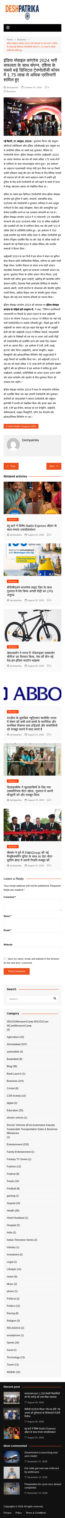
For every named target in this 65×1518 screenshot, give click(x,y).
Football (11, 1188)
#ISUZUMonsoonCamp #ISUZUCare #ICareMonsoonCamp (27, 1023)
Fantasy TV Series (17, 1159)
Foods (10, 1181)
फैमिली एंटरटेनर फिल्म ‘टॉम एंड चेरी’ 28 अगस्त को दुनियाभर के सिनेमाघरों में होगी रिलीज (42, 1413)
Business (11, 91)
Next (52, 466)
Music (10, 1284)
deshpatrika (12, 87)
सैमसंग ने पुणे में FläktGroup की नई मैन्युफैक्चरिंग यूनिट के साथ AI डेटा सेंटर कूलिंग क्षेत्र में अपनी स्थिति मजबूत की (29, 856)
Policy (18, 1513)
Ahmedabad (14, 1044)
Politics (11, 1306)
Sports (10, 1342)
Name (8, 916)
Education (12, 1110)
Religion (11, 1320)
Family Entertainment (19, 1152)
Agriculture (13, 1037)
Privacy (8, 1513)
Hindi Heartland (15, 1218)
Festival (11, 1174)
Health (10, 1210)
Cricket (11, 1088)
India (9, 1232)
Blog (9, 1066)
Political (11, 1298)
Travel (10, 1364)
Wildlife (11, 1372)
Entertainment (14, 1144)
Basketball (13, 1059)
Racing (11, 1313)
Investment (13, 1254)
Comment (10, 897)
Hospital (11, 1225)
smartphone (13, 1335)
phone (10, 1291)
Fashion (11, 1166)
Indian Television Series (20, 1240)
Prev (13, 466)
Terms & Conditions (36, 1513)
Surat (10, 1350)
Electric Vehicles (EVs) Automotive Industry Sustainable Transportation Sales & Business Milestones (32, 1129)
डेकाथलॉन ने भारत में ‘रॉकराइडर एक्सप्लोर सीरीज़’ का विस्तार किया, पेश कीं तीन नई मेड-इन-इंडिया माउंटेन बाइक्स (31, 656)
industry (11, 1247)
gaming (11, 1195)
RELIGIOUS (14, 1328)
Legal (10, 1262)
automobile (13, 1051)
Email (7, 930)
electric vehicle (15, 1117)
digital (10, 1103)
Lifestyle (11, 1269)
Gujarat (11, 1203)
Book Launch (14, 1073)
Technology (13, 1357)
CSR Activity (14, 1095)
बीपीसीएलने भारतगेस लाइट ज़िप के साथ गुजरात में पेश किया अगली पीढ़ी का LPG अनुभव (30, 591)
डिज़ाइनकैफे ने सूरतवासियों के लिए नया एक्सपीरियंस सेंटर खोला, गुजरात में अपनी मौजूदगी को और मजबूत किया (30, 791)
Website (8, 944)
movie (10, 1276)
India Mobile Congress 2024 (22, 426)
